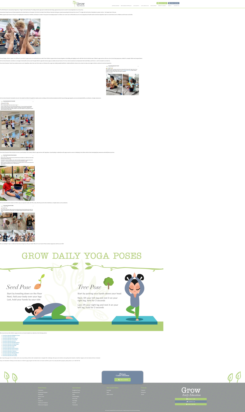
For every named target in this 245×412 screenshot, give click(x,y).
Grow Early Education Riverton (9, 341)
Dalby (73, 394)
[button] (162, 3)
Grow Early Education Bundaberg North (11, 342)
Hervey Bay (74, 398)
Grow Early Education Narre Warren (10, 338)
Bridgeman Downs (76, 390)
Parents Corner (162, 5)
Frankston (143, 390)
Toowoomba (75, 404)
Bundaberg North (76, 392)
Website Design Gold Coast (128, 410)
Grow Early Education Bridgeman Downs (11, 335)
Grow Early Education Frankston (9, 351)
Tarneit (142, 394)
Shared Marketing (137, 410)
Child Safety (136, 5)
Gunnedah (109, 390)
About (169, 5)
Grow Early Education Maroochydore (10, 348)
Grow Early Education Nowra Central (10, 349)
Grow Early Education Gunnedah (9, 345)
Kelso (108, 392)
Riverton (74, 402)
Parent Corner (41, 396)
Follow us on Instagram (43, 404)
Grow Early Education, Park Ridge (10, 354)
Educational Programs (42, 392)
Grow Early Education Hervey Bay (10, 355)
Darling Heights (75, 396)
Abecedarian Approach (126, 5)
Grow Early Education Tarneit (9, 336)
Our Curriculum (145, 5)
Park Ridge (74, 400)
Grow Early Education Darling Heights (11, 344)
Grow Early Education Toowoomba (10, 339)
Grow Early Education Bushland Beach (11, 352)
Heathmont (143, 392)
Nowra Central (110, 394)
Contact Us (176, 5)
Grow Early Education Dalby (9, 346)
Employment (153, 5)
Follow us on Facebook (43, 402)
